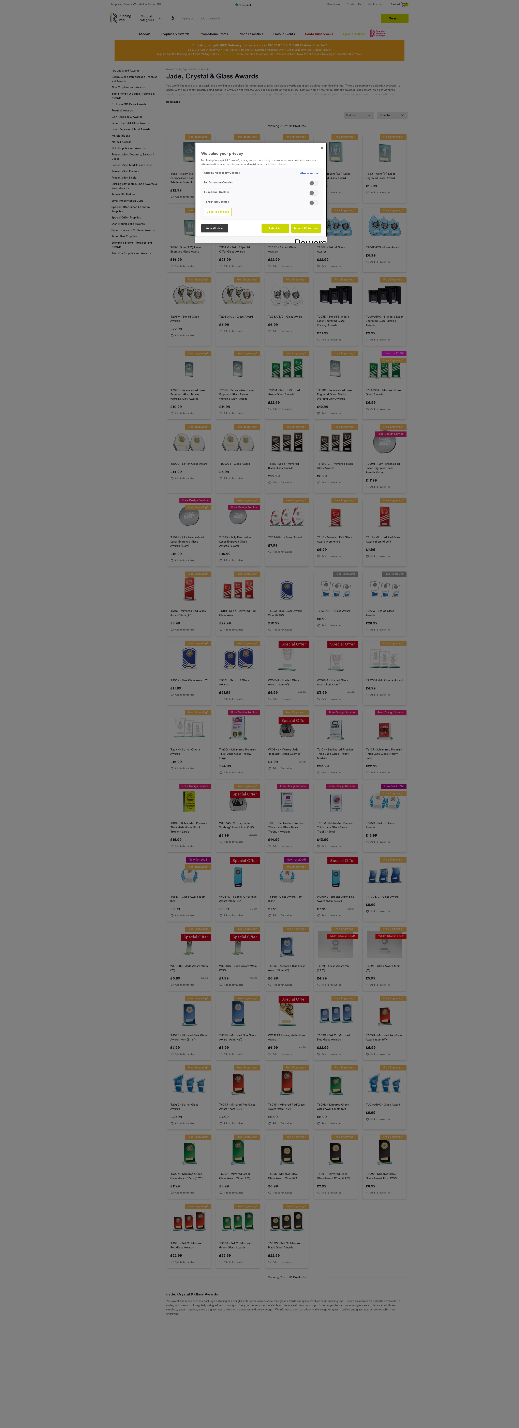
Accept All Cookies (306, 228)
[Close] (321, 147)
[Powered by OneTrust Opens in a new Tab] (309, 240)
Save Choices (214, 228)
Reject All (275, 228)
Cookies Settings (218, 212)
